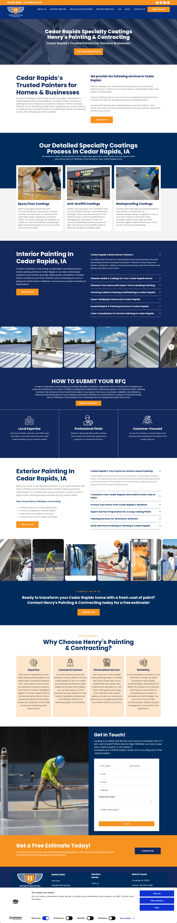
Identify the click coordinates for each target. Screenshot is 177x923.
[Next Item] (171, 347)
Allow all (157, 893)
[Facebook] (161, 2)
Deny (157, 908)
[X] (164, 2)
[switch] (69, 918)
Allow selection (157, 901)
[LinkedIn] (168, 2)
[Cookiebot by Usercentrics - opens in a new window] (15, 918)
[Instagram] (157, 2)
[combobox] (126, 801)
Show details (125, 918)
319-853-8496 (14, 2)
